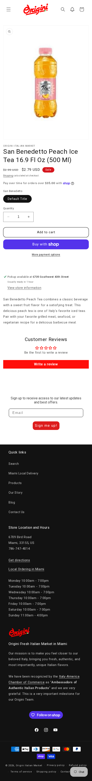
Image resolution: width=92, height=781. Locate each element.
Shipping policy (46, 771)
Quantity (8, 208)
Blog (12, 502)
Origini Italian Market (29, 765)
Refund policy (78, 765)
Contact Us (17, 512)
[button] (8, 9)
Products (15, 483)
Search (14, 463)
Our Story (15, 492)
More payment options (46, 254)
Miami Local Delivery (24, 473)
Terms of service (21, 771)
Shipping (8, 175)
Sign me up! (46, 426)
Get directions (19, 560)
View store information (24, 287)
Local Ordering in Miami (26, 569)
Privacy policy (56, 765)
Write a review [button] (46, 364)
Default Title (17, 199)
